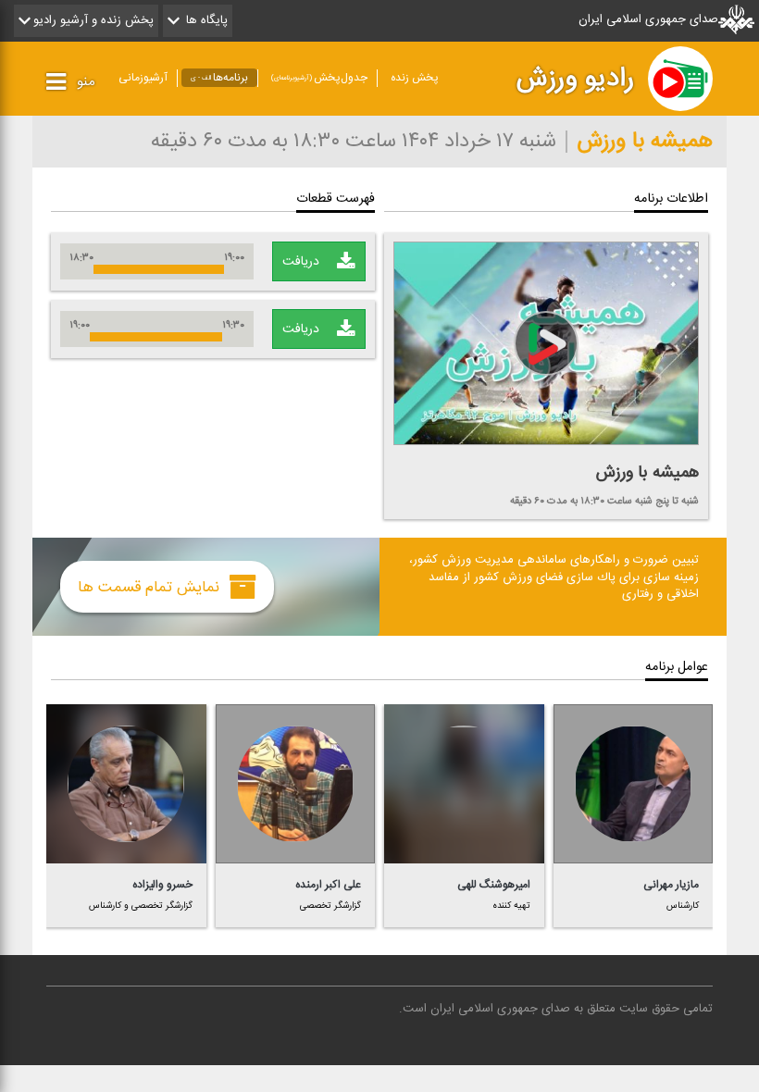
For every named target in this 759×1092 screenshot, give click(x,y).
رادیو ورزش (575, 78)
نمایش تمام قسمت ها (151, 587)
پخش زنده (415, 77)
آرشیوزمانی (143, 77)
